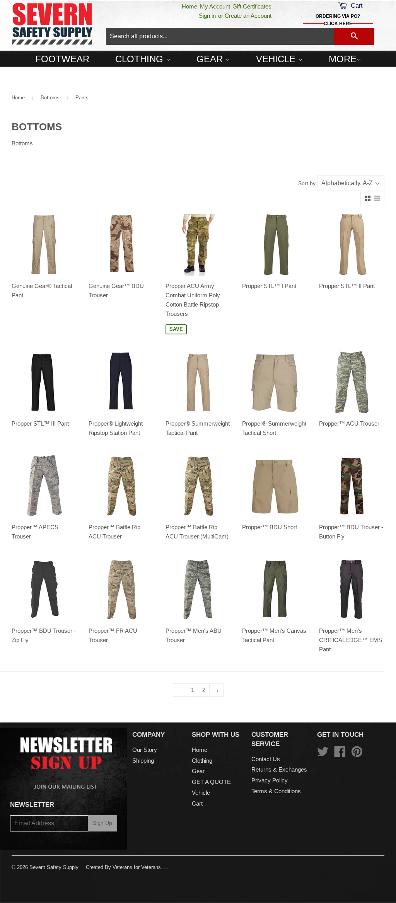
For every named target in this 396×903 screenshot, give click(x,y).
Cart (197, 803)
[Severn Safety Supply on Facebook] (340, 754)
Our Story (144, 749)
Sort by (307, 183)
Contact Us (265, 759)
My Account (215, 6)
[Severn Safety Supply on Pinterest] (357, 754)
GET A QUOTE (211, 782)
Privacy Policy (269, 780)
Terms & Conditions (276, 791)
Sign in (207, 15)
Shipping (143, 760)
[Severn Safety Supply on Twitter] (323, 754)
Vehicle (277, 59)
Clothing (140, 59)
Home (189, 6)
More (343, 59)
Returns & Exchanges (279, 769)
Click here (338, 23)
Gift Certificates (251, 6)
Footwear (62, 59)
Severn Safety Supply (54, 867)
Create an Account (248, 15)
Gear (210, 59)
